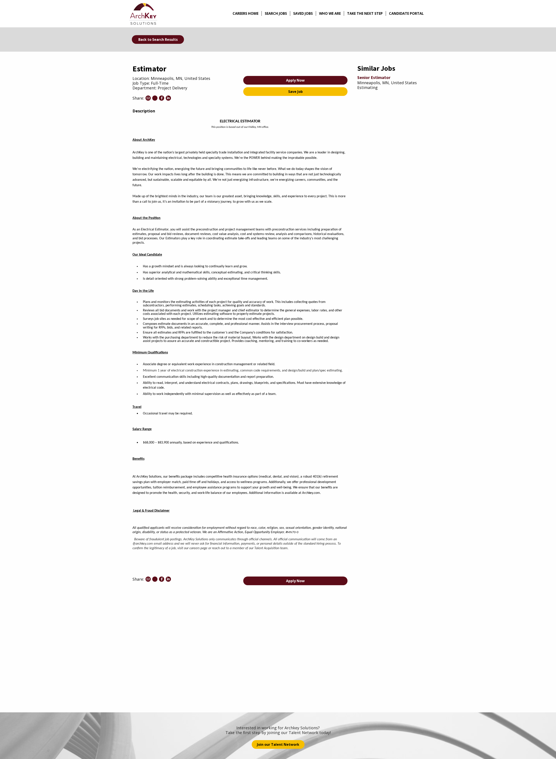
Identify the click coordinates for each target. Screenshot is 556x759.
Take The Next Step (365, 13)
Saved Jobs (303, 13)
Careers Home (245, 13)
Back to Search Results (158, 39)
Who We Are (330, 13)
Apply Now (295, 80)
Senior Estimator (374, 78)
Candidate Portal (406, 13)
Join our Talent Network (278, 744)
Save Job (295, 91)
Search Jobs (276, 13)
